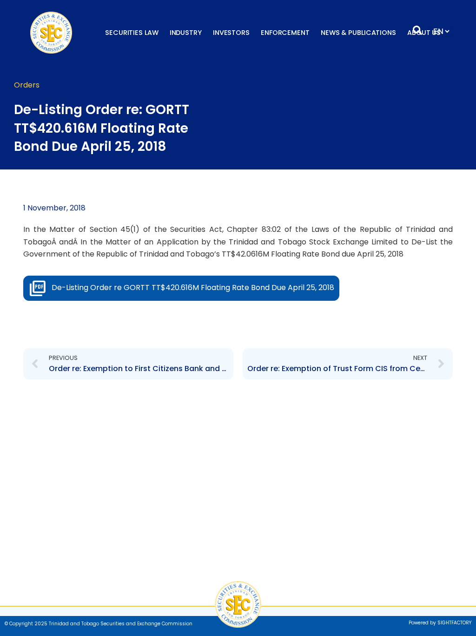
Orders (27, 85)
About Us (424, 32)
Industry (186, 32)
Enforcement (285, 32)
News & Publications (358, 32)
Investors (231, 32)
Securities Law (132, 32)
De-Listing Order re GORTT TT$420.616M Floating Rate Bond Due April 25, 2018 (193, 287)
